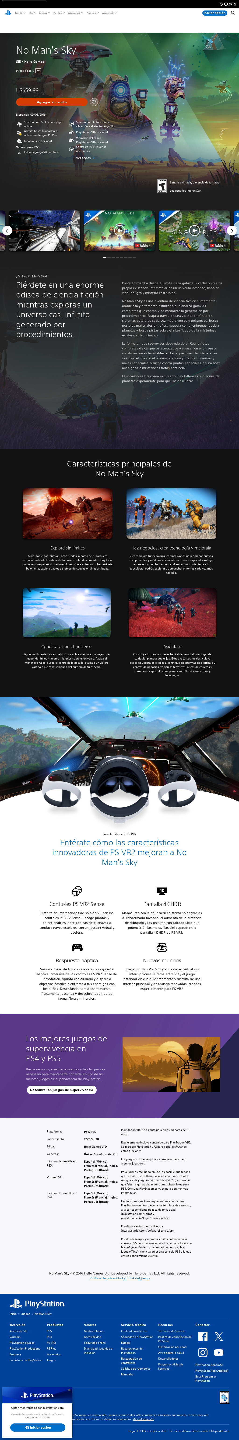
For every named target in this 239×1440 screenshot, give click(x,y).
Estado (125, 1343)
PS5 (31, 12)
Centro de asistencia (134, 1331)
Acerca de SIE (18, 1331)
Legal (132, 1431)
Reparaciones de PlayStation (132, 1351)
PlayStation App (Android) (211, 1371)
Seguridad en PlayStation (137, 1337)
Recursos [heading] (165, 1325)
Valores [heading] (90, 1325)
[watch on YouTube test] (143, 245)
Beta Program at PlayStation (205, 1378)
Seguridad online (95, 1343)
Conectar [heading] (202, 1325)
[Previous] (7, 230)
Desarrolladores (168, 1359)
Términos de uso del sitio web (188, 1431)
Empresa (15, 1354)
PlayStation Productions (25, 1348)
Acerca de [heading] (17, 1325)
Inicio (13, 1314)
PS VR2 (51, 1343)
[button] (119, 231)
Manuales (127, 1374)
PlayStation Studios (22, 1343)
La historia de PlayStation (26, 1360)
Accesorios (74, 12)
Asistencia (107, 12)
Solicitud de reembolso (136, 1369)
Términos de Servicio (171, 1331)
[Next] (232, 230)
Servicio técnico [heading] (133, 1325)
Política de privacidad (152, 1431)
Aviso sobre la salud (171, 1353)
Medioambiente (94, 1331)
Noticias (91, 12)
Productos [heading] (55, 1325)
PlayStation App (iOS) (209, 1365)
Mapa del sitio (220, 1431)
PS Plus (57, 12)
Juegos (43, 12)
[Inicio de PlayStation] (8, 13)
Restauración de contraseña (131, 1361)
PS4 (49, 1337)
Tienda (18, 12)
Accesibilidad (92, 1337)
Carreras (15, 1337)
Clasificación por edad (172, 1347)
